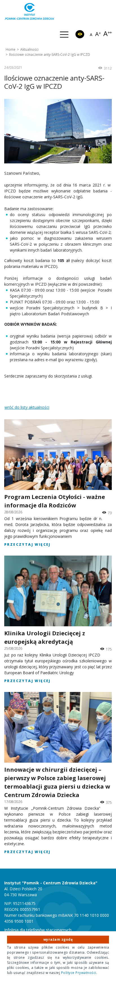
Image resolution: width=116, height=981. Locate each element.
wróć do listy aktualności (27, 407)
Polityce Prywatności (78, 972)
